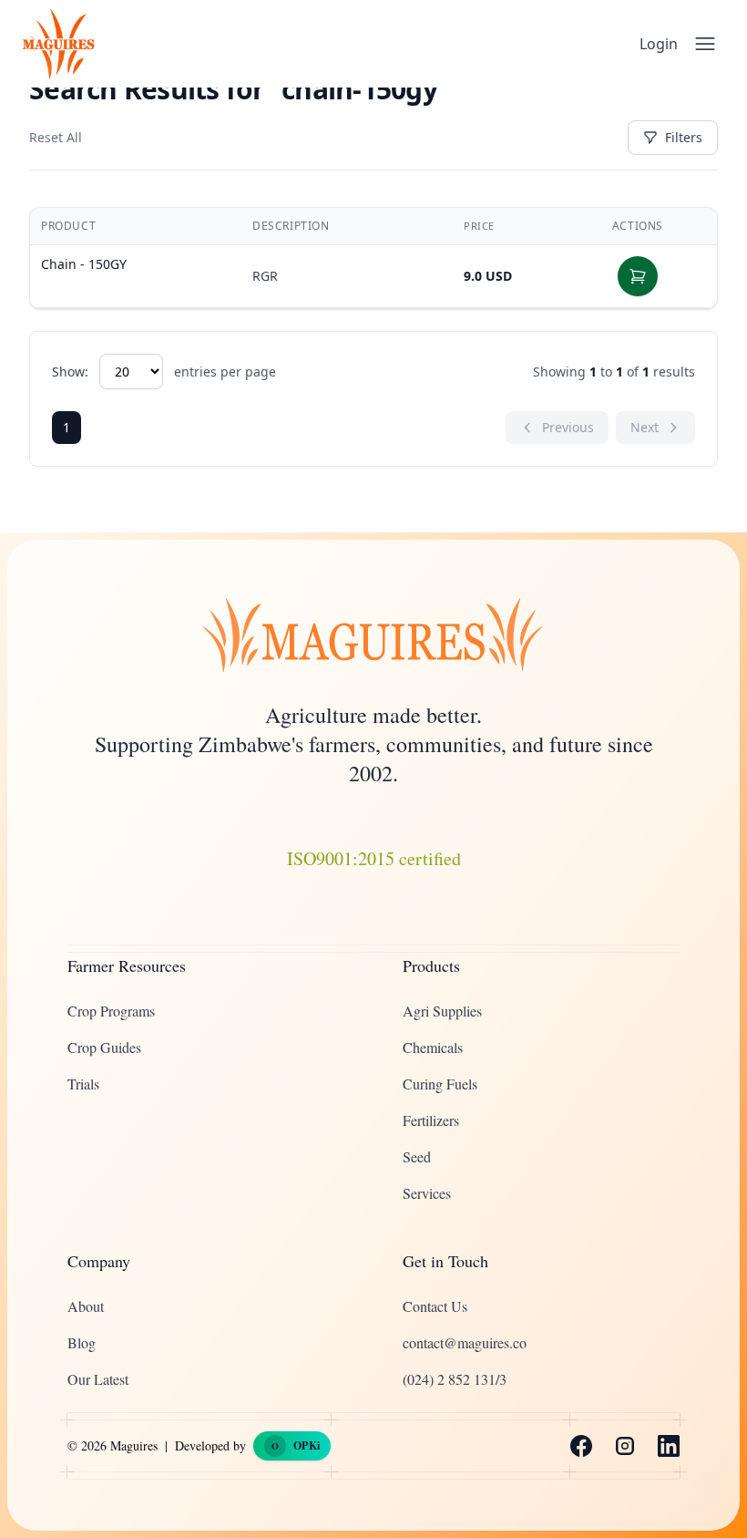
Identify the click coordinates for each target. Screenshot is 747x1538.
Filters (683, 137)
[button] (638, 276)
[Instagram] (625, 1446)
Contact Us (435, 1306)
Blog (81, 1342)
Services (427, 1193)
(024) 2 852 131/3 (455, 1378)
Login (659, 44)
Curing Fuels (440, 1083)
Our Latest (97, 1378)
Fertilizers (431, 1120)
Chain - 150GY (84, 264)
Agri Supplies (442, 1010)
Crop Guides (104, 1047)
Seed (417, 1156)
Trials (83, 1083)
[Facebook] (581, 1446)
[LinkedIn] (669, 1446)
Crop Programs (111, 1010)
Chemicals (433, 1047)
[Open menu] (705, 44)
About (85, 1306)
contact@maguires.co (465, 1342)
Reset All (55, 137)
